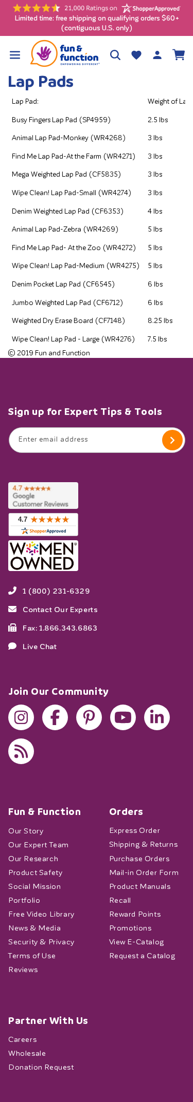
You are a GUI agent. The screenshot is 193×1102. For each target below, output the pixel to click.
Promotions (130, 928)
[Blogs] (21, 751)
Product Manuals (140, 886)
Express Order (135, 830)
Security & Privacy (41, 941)
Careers (22, 1039)
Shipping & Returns (143, 844)
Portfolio (24, 900)
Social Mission (34, 886)
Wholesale (27, 1053)
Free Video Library (41, 914)
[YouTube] (123, 717)
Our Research (33, 858)
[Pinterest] (89, 717)
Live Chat (40, 646)
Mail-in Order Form (144, 872)
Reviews (23, 969)
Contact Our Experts (60, 609)
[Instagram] (21, 717)
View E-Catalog (136, 941)
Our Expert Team (38, 844)
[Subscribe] (172, 440)
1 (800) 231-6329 (56, 590)
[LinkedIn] (157, 717)
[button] (14, 54)
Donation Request (41, 1067)
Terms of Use (32, 955)
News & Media (34, 928)
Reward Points (135, 914)
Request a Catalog (142, 955)
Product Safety (35, 872)
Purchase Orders (139, 858)
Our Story (25, 830)
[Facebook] (55, 717)
